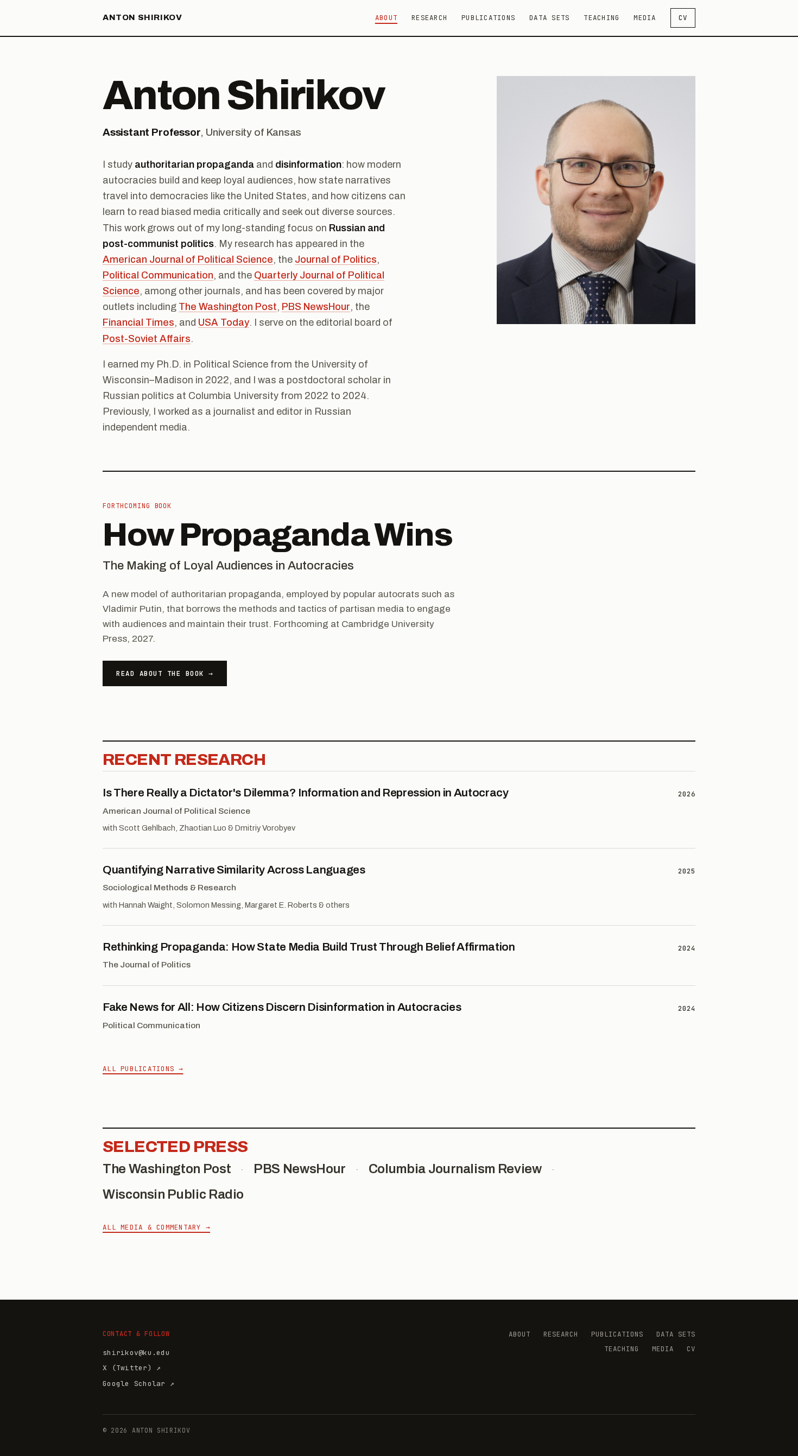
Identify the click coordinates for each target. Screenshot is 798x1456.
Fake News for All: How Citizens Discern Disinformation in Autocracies (282, 1007)
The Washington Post (228, 306)
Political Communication (158, 275)
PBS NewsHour (316, 306)
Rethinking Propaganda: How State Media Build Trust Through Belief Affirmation (309, 947)
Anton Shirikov (142, 17)
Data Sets (549, 17)
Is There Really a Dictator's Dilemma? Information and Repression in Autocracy (306, 793)
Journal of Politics (336, 259)
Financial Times (138, 322)
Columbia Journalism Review (455, 1169)
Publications (488, 17)
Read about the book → (164, 673)
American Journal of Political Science (188, 259)
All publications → (143, 1068)
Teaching (601, 17)
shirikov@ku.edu (136, 1352)
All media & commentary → (156, 1227)
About (386, 17)
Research (429, 17)
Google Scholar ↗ (138, 1383)
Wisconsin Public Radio (173, 1194)
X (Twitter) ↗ (132, 1367)
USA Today (223, 322)
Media (645, 17)
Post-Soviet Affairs (147, 338)
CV (683, 17)
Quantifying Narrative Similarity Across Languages (234, 870)
